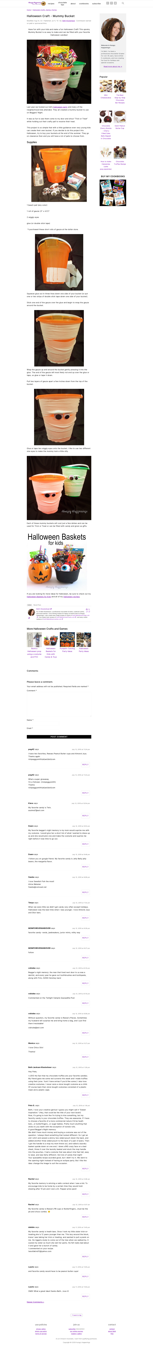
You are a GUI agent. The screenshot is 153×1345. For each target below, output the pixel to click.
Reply (85, 764)
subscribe (96, 4)
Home (29, 10)
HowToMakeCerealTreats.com (65, 617)
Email (30, 728)
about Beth (112, 1331)
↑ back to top (76, 1315)
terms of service (41, 1334)
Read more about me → (113, 66)
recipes (51, 4)
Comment (32, 691)
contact (112, 1329)
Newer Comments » (35, 1302)
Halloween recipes (71, 597)
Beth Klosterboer (43, 609)
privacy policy (41, 1329)
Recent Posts (37, 605)
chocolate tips (62, 3)
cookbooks (84, 4)
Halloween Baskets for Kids (39, 597)
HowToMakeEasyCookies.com (52, 619)
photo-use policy (41, 1331)
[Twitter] (89, 609)
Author (29, 605)
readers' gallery (76, 1334)
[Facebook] (87, 609)
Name (30, 720)
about (73, 4)
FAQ (112, 1334)
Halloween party (60, 107)
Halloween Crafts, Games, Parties (45, 10)
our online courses (76, 1331)
